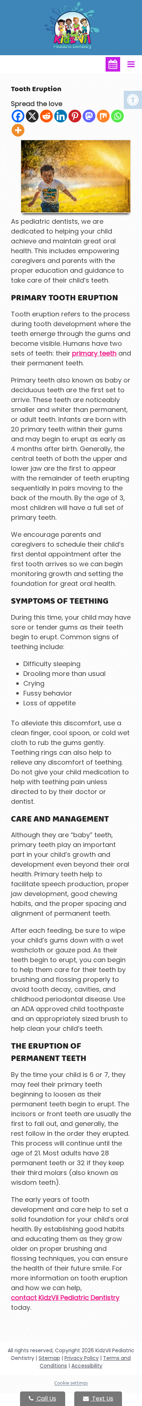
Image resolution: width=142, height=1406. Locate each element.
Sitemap (49, 1358)
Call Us (45, 1398)
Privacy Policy (81, 1358)
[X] (32, 116)
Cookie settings (71, 1382)
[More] (18, 130)
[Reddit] (46, 116)
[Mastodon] (89, 116)
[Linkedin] (60, 116)
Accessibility (86, 1365)
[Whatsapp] (117, 116)
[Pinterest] (74, 116)
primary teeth (94, 353)
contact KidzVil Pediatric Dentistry (65, 1297)
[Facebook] (18, 116)
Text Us (102, 1398)
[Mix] (103, 116)
